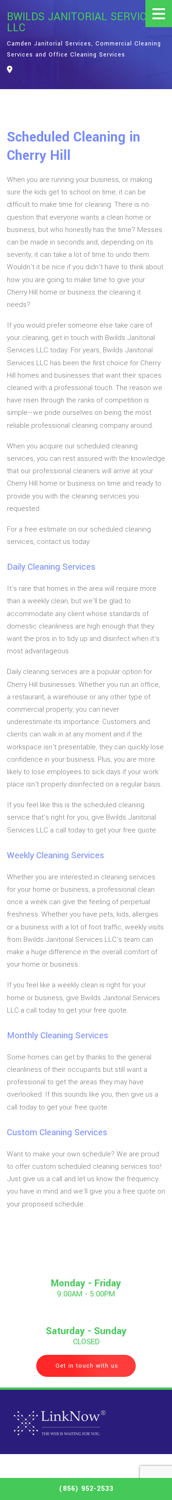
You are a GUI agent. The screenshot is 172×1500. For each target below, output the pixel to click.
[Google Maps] (9, 70)
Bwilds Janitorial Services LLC (83, 22)
